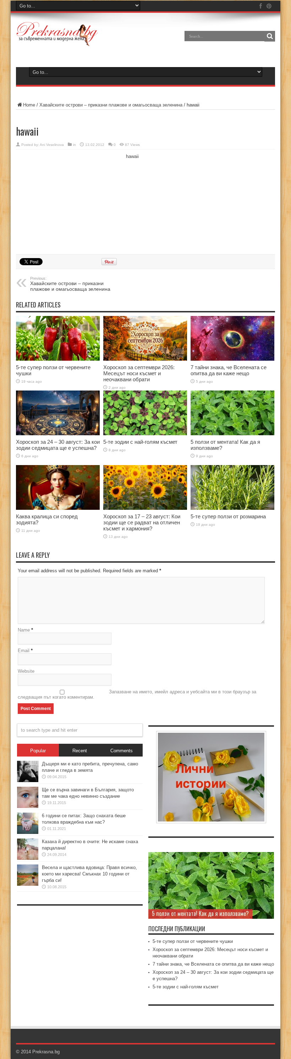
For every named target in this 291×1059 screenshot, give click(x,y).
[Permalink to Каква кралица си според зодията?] (58, 487)
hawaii (132, 156)
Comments (121, 750)
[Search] (269, 36)
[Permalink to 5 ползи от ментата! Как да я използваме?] (232, 413)
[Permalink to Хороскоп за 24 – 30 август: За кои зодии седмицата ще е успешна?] (58, 413)
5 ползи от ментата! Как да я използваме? (200, 913)
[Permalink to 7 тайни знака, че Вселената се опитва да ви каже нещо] (232, 338)
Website (26, 671)
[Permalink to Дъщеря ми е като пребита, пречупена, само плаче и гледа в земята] (27, 771)
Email (23, 650)
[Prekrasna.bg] (57, 34)
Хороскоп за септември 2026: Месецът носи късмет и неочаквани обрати (139, 373)
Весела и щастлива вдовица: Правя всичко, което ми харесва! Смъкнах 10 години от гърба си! (89, 874)
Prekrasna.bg (46, 1051)
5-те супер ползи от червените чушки (193, 941)
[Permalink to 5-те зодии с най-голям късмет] (145, 413)
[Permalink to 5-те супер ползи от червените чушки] (58, 338)
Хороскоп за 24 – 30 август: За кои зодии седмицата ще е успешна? (58, 445)
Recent (79, 750)
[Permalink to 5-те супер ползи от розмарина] (232, 487)
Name (24, 630)
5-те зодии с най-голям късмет (140, 442)
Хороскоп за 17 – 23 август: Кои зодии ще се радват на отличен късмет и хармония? (141, 522)
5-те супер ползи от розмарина (228, 516)
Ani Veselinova (52, 145)
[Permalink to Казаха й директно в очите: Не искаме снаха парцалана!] (27, 849)
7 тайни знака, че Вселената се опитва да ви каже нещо (229, 370)
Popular (38, 750)
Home (29, 105)
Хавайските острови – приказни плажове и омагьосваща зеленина (111, 105)
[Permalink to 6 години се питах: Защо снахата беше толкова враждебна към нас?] (27, 823)
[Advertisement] (69, 201)
